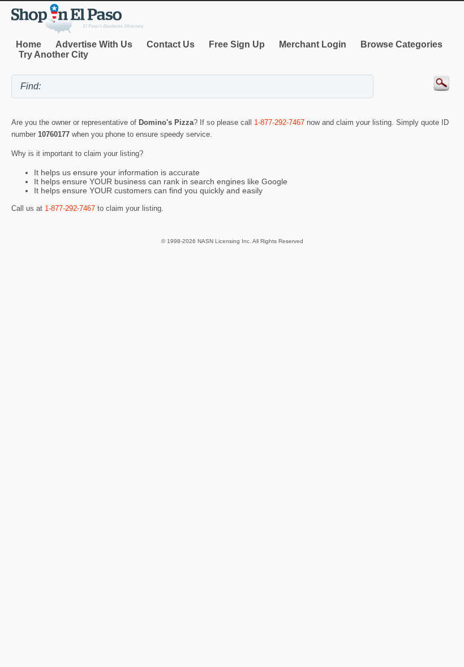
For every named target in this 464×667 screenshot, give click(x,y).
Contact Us (171, 44)
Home (28, 44)
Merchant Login (312, 44)
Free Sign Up (237, 44)
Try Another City (53, 54)
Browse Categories (401, 44)
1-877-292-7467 (279, 122)
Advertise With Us (93, 44)
